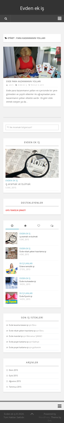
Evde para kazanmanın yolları (23, 81)
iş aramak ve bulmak (18, 184)
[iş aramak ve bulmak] (35, 166)
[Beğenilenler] (38, 226)
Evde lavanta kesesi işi (18, 325)
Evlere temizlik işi (26, 266)
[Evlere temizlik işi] (11, 268)
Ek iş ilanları (26, 263)
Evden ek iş (32, 8)
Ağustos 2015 (15, 381)
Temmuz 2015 (15, 386)
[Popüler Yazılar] (25, 226)
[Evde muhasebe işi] (11, 283)
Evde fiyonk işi (25, 296)
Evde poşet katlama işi (19, 341)
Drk (49, 420)
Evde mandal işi (16, 336)
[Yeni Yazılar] (12, 226)
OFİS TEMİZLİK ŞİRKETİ (16, 210)
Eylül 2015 (13, 375)
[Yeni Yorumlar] (51, 226)
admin (11, 85)
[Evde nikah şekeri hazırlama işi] (11, 253)
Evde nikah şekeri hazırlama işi (32, 251)
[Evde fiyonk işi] (11, 298)
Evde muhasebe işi (27, 281)
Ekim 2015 (13, 370)
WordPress (44, 417)
